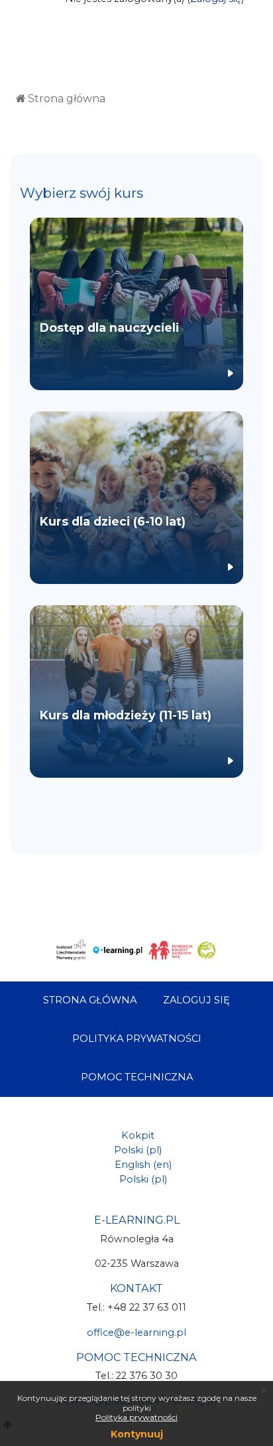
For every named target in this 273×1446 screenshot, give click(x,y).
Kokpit (137, 1135)
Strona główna (66, 98)
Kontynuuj (137, 1434)
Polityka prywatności (136, 1417)
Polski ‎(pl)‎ (138, 1150)
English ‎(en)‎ (143, 1165)
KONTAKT (136, 1288)
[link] (136, 304)
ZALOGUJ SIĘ (196, 1000)
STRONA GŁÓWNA (89, 1000)
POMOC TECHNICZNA (137, 1077)
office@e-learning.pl (136, 1332)
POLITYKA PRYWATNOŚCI (136, 1039)
